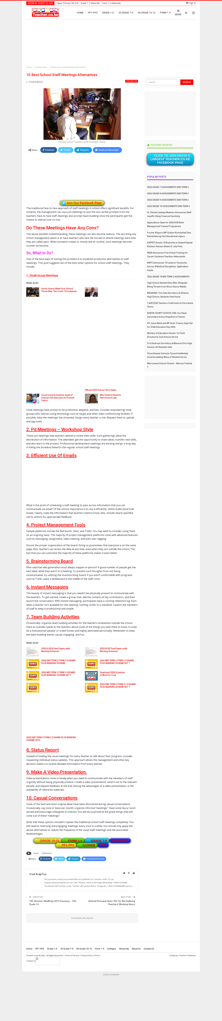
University (124, 949)
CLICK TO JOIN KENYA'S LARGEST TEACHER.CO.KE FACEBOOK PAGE (170, 159)
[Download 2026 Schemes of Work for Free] (91, 676)
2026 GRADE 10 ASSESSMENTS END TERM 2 (168, 206)
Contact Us (149, 949)
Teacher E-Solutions (187, 955)
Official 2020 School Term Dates (100, 390)
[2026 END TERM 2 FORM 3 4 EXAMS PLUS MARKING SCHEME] (32, 664)
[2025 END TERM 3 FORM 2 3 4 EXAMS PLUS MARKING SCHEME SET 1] (91, 688)
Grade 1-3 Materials (90, 3)
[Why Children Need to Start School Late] (91, 398)
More (178, 14)
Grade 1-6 (108, 12)
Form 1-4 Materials (111, 3)
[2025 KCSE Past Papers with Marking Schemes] (91, 652)
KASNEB (89, 845)
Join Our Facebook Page (84, 203)
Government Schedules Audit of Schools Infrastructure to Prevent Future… (57, 398)
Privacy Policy (87, 955)
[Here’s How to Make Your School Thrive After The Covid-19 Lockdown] (32, 292)
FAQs (97, 955)
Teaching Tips (131, 81)
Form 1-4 (165, 12)
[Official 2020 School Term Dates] (91, 292)
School (36, 853)
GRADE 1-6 (120, 840)
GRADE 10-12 (49, 840)
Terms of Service (72, 955)
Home (80, 12)
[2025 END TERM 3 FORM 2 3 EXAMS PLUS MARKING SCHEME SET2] (32, 688)
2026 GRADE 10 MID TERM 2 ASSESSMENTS (168, 276)
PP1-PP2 (93, 12)
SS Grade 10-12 (146, 12)
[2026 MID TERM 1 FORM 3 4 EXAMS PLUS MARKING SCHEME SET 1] (32, 676)
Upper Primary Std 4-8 (67, 3)
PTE (103, 845)
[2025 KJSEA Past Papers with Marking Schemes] (32, 652)
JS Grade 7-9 (125, 12)
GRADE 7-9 (99, 840)
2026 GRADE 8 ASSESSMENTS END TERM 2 (168, 193)
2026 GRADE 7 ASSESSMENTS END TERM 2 (168, 187)
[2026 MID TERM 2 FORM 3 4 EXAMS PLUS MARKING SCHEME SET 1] (91, 664)
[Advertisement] (111, 43)
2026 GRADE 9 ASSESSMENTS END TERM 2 (168, 200)
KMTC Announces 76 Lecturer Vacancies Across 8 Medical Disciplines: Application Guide (167, 267)
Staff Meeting (46, 853)
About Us (136, 949)
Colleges (111, 949)
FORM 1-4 (75, 840)
